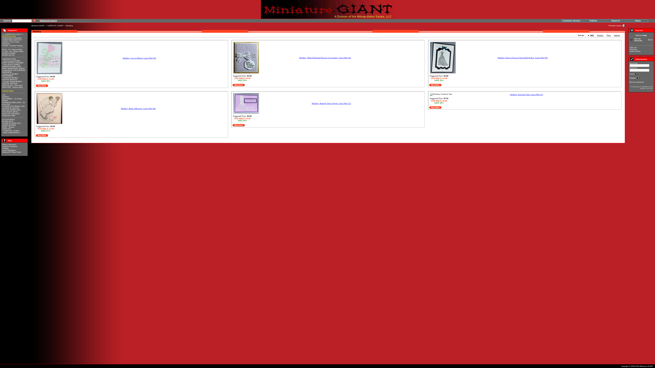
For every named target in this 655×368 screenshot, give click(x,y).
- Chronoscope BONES (11, 61)
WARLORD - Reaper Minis (12, 87)
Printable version (615, 26)
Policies (593, 21)
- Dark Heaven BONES (11, 65)
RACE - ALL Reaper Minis (12, 49)
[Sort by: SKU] (589, 35)
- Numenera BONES (10, 74)
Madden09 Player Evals (11, 152)
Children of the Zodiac (11, 42)
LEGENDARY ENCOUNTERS (13, 70)
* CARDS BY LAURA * (55, 26)
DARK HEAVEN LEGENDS (12, 63)
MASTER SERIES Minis (11, 110)
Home (638, 21)
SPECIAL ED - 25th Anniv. (12, 85)
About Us (615, 21)
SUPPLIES (6, 129)
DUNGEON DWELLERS (11, 66)
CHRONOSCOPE (9, 59)
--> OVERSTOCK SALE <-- (12, 34)
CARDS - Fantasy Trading (12, 46)
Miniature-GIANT (37, 26)
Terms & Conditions (9, 146)
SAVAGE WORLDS (9, 80)
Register (633, 78)
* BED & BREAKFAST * (11, 133)
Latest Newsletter (9, 150)
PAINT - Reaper (8, 127)
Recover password (637, 82)
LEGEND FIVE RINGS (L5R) (13, 106)
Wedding (69, 26)
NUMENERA (7, 72)
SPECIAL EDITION (9, 83)
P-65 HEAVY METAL (10, 112)
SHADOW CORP (8, 116)
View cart (633, 47)
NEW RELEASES (9, 36)
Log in (632, 74)
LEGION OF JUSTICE (10, 108)
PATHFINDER (7, 76)
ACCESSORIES (8, 119)
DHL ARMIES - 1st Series (12, 99)
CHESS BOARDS (9, 125)
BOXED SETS (7, 121)
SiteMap (5, 148)
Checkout (633, 49)
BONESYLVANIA (9, 53)
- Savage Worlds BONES (12, 81)
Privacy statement (9, 144)
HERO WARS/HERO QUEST (13, 68)
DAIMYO (5, 97)
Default (617, 35)
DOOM (5, 101)
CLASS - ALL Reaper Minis (12, 51)
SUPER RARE (7, 91)
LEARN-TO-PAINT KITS (11, 123)
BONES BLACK (8, 55)
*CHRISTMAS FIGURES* (12, 38)
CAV (4, 95)
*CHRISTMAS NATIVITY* (12, 40)
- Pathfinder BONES (10, 78)
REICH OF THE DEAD (11, 114)
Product (600, 35)
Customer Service (571, 21)
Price (609, 35)
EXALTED (6, 104)
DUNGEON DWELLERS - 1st (13, 102)
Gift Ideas (6, 44)
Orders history (635, 51)
